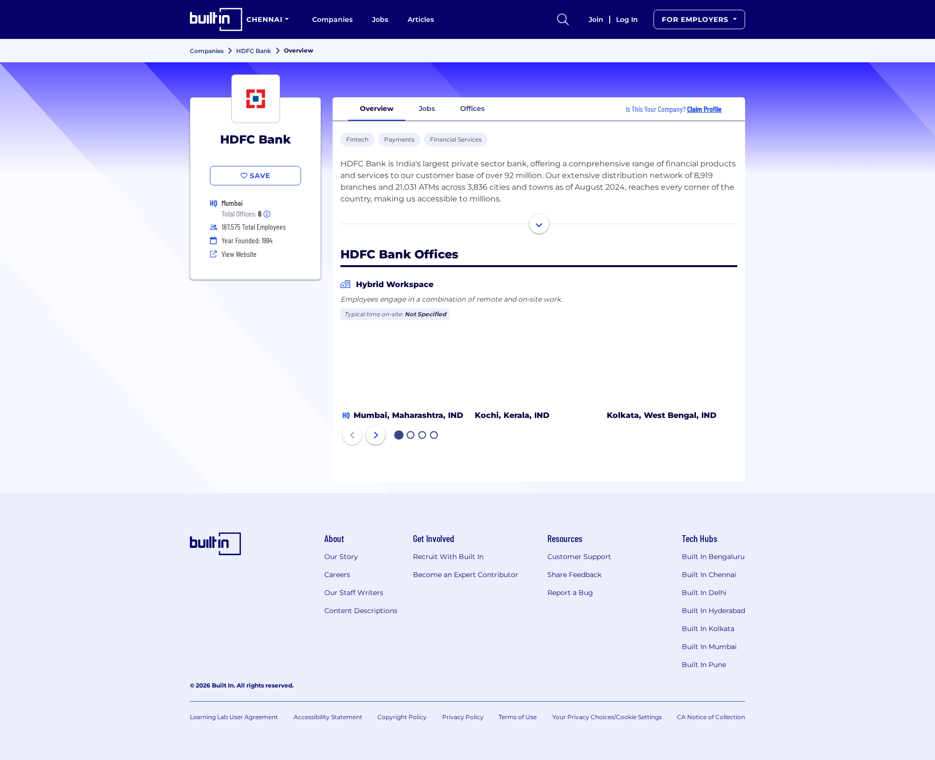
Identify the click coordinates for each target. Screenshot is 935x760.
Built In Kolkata (708, 628)
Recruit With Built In (448, 556)
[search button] (563, 19)
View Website (239, 253)
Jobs (380, 19)
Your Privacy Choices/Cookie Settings (607, 717)
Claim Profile (704, 108)
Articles (421, 19)
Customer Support (579, 556)
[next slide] (375, 435)
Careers (337, 574)
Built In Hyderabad (713, 610)
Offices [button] (472, 108)
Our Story (341, 556)
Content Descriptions (360, 610)
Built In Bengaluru (713, 556)
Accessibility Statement (328, 717)
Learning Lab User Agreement (234, 717)
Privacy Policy (463, 717)
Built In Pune (704, 664)
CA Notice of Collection (711, 717)
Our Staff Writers (353, 592)
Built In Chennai (709, 574)
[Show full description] (539, 224)
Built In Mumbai (709, 646)
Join (596, 19)
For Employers (696, 19)
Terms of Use (518, 717)
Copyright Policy (402, 717)
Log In (627, 19)
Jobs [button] (427, 108)
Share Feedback (574, 574)
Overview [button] (376, 108)
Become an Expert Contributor (465, 574)
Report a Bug (570, 592)
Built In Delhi (704, 592)
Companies (332, 19)
